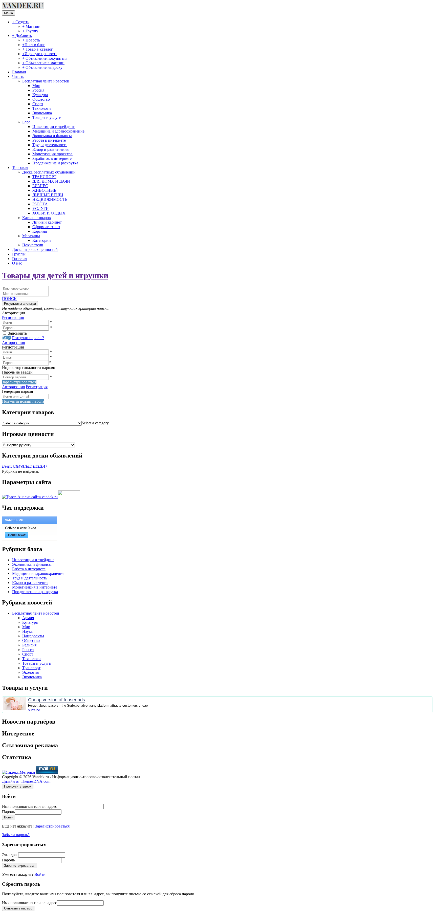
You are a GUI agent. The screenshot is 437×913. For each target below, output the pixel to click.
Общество (41, 99)
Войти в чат (17, 535)
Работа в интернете (49, 140)
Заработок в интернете (52, 158)
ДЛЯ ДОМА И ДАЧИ (51, 181)
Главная (19, 72)
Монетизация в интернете (34, 587)
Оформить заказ (46, 227)
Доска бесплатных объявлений (49, 172)
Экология (30, 672)
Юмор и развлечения (50, 149)
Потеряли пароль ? (28, 338)
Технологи (41, 108)
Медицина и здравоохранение (58, 131)
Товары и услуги (46, 117)
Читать (18, 76)
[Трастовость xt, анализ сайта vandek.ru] (30, 497)
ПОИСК (9, 298)
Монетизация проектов (52, 154)
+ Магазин (31, 26)
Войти (40, 874)
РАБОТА (40, 204)
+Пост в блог (33, 44)
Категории (41, 240)
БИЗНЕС (40, 186)
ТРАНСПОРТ (44, 177)
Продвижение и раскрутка (55, 163)
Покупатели (32, 245)
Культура (40, 95)
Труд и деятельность (49, 145)
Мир (36, 85)
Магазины (31, 236)
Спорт (37, 104)
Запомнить (17, 333)
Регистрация (13, 317)
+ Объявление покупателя (44, 58)
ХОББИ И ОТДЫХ (48, 213)
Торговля (20, 167)
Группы (19, 254)
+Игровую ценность (39, 54)
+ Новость (31, 40)
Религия (29, 645)
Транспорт (31, 668)
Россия (38, 90)
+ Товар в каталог (37, 49)
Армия (28, 618)
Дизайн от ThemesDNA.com (26, 781)
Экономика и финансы (52, 136)
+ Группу (30, 31)
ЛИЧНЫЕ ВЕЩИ (47, 195)
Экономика (42, 113)
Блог (26, 122)
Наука (27, 631)
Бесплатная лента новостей (45, 81)
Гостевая (19, 258)
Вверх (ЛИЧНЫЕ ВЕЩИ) (24, 466)
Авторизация (13, 342)
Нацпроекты (33, 636)
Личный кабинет (47, 222)
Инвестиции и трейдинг (53, 126)
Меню (8, 13)
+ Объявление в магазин (43, 63)
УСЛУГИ (40, 208)
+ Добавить (22, 35)
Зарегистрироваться (52, 826)
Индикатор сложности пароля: (28, 367)
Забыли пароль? (16, 835)
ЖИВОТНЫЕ (44, 190)
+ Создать (20, 22)
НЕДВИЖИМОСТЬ (49, 199)
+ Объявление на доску (42, 67)
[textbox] (95, 423)
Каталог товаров (36, 217)
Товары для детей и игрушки (55, 275)
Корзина (39, 231)
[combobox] (95, 423)
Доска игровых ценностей (35, 249)
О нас (17, 263)
